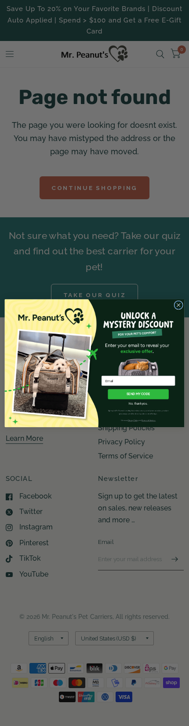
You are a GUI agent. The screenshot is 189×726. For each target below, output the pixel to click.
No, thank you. (138, 404)
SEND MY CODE (138, 394)
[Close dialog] (178, 305)
